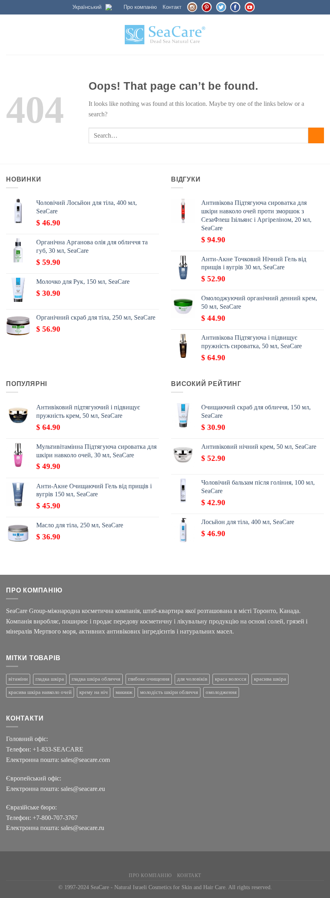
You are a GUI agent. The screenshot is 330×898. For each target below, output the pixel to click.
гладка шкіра (49, 679)
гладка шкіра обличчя (96, 679)
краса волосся (230, 679)
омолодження (221, 692)
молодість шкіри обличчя (169, 692)
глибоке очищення (148, 679)
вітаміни (18, 679)
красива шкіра (270, 679)
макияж (124, 692)
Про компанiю (140, 7)
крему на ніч (93, 692)
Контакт (172, 7)
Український (86, 7)
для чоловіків (192, 679)
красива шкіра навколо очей (40, 692)
